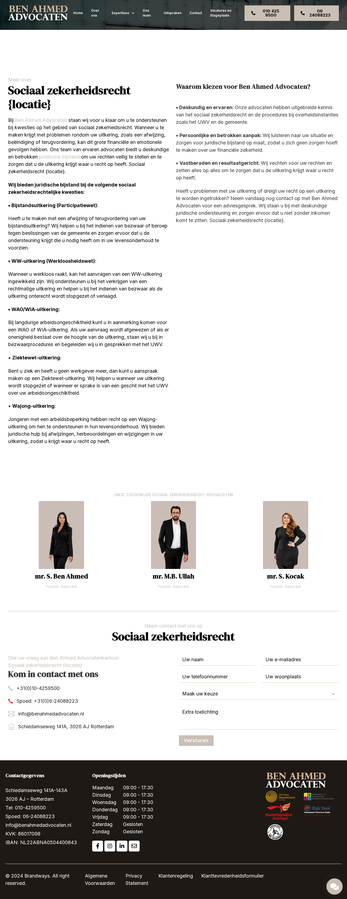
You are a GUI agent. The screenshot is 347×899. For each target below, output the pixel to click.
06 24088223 (319, 13)
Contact (195, 13)
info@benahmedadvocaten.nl (51, 714)
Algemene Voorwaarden (100, 879)
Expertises (120, 13)
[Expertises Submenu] (132, 13)
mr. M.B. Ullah (173, 576)
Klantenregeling (175, 876)
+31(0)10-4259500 (38, 688)
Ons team (147, 12)
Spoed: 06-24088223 (30, 816)
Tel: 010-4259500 (25, 808)
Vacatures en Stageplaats (220, 12)
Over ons (95, 12)
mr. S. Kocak (285, 576)
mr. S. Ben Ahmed (61, 576)
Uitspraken (172, 13)
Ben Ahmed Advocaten (41, 120)
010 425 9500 (271, 13)
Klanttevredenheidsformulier (232, 876)
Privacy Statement (137, 879)
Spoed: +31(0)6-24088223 (47, 701)
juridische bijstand (59, 157)
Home (78, 13)
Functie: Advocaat (61, 586)
